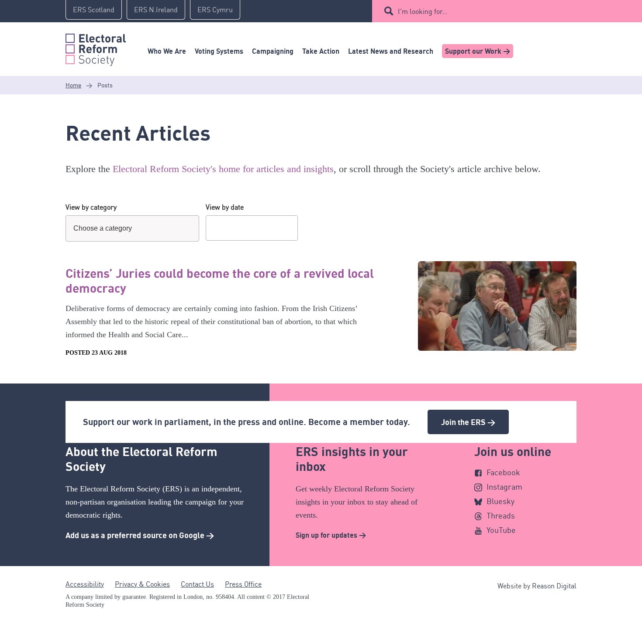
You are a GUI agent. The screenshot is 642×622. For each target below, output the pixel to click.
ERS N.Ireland (156, 9)
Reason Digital (554, 585)
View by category (91, 207)
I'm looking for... (422, 11)
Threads (501, 515)
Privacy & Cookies (142, 584)
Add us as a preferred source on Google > (140, 535)
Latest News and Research (390, 51)
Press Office (243, 584)
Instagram (504, 486)
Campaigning (272, 51)
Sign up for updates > (331, 535)
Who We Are (167, 51)
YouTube (501, 530)
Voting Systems (219, 51)
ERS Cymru (215, 9)
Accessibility (85, 584)
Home (73, 85)
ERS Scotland (93, 9)
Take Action (320, 51)
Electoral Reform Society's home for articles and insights (223, 168)
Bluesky (500, 501)
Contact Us (197, 584)
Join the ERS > (468, 422)
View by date (225, 207)
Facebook (503, 472)
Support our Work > (477, 51)
